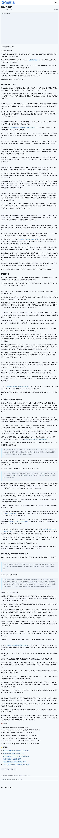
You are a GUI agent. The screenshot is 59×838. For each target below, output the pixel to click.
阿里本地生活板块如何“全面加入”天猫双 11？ (16, 750)
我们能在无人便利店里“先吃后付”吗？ (14, 753)
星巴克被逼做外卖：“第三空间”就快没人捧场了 (16, 756)
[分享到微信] (12, 769)
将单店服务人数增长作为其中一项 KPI (28, 239)
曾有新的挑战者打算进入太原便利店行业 (17, 386)
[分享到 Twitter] (5, 769)
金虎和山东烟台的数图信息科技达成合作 (17, 645)
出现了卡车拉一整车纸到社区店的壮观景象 (36, 439)
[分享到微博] (2, 769)
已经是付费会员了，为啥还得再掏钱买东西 (14, 762)
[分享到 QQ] (8, 769)
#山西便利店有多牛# (34, 60)
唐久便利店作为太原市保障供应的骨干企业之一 (22, 127)
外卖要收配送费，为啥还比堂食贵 (12, 759)
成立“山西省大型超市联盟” (9, 513)
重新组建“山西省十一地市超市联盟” (18, 521)
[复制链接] (15, 769)
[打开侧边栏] (55, 2)
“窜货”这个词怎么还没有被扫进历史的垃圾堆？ (16, 764)
